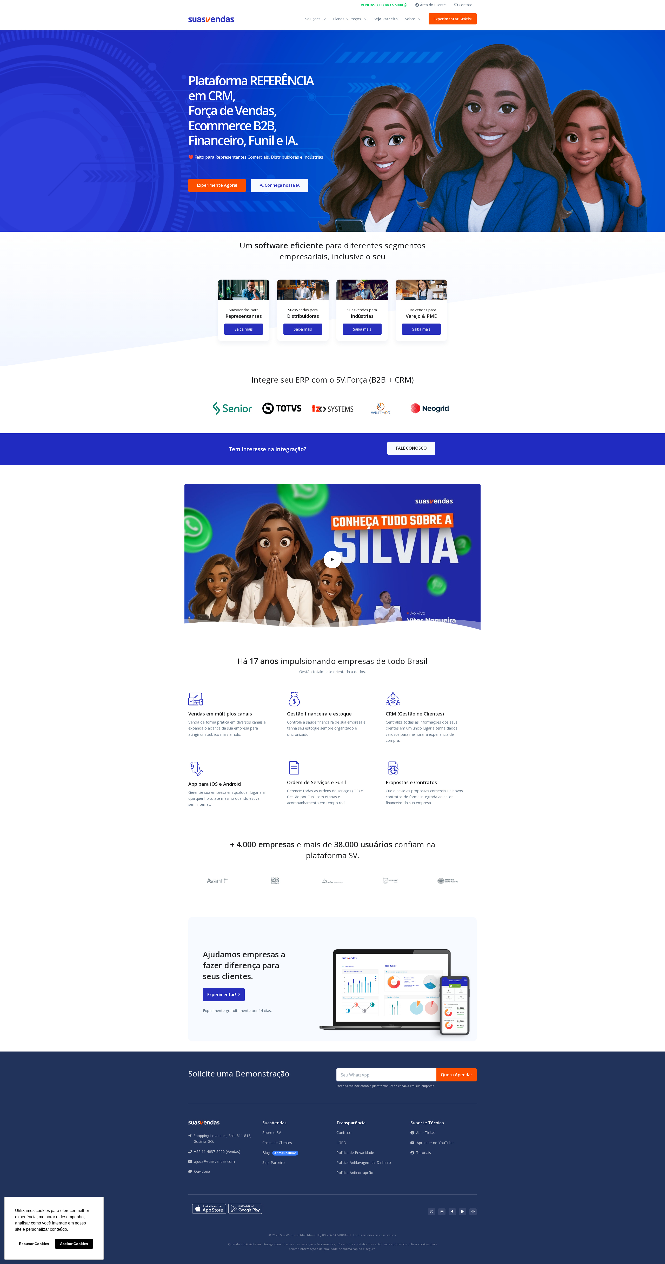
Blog (279, 1152)
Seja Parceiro (386, 18)
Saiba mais (244, 329)
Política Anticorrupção (354, 1172)
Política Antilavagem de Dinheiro (363, 1162)
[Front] (211, 19)
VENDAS (382, 4)
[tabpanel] (243, 315)
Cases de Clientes (277, 1142)
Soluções (313, 18)
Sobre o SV (271, 1132)
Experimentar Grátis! (453, 18)
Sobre (410, 18)
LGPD (341, 1142)
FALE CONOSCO (411, 448)
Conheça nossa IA (282, 185)
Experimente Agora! (217, 185)
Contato (465, 4)
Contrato (343, 1132)
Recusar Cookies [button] (34, 1244)
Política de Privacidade (355, 1152)
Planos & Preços (347, 18)
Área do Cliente (432, 4)
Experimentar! (222, 994)
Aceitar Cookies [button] (74, 1244)
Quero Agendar (456, 1075)
